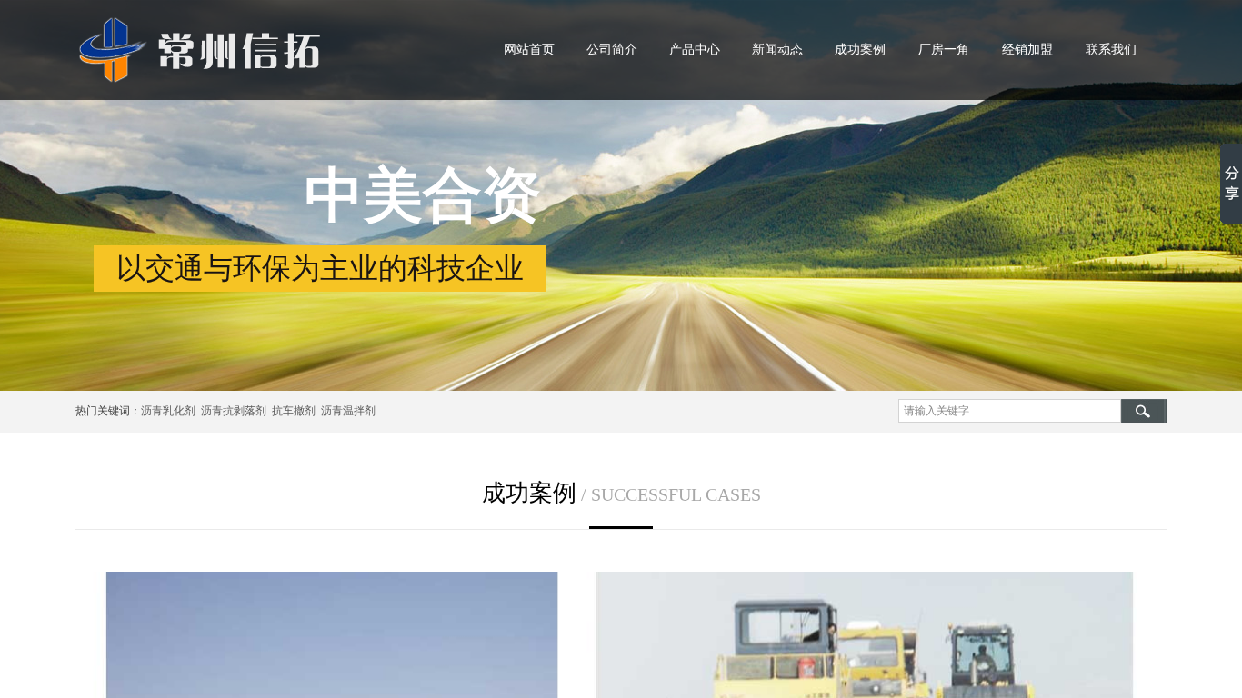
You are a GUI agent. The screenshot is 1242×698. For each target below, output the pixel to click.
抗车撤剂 (294, 410)
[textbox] (1009, 411)
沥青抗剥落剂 (233, 410)
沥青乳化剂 (168, 410)
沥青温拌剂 (346, 410)
